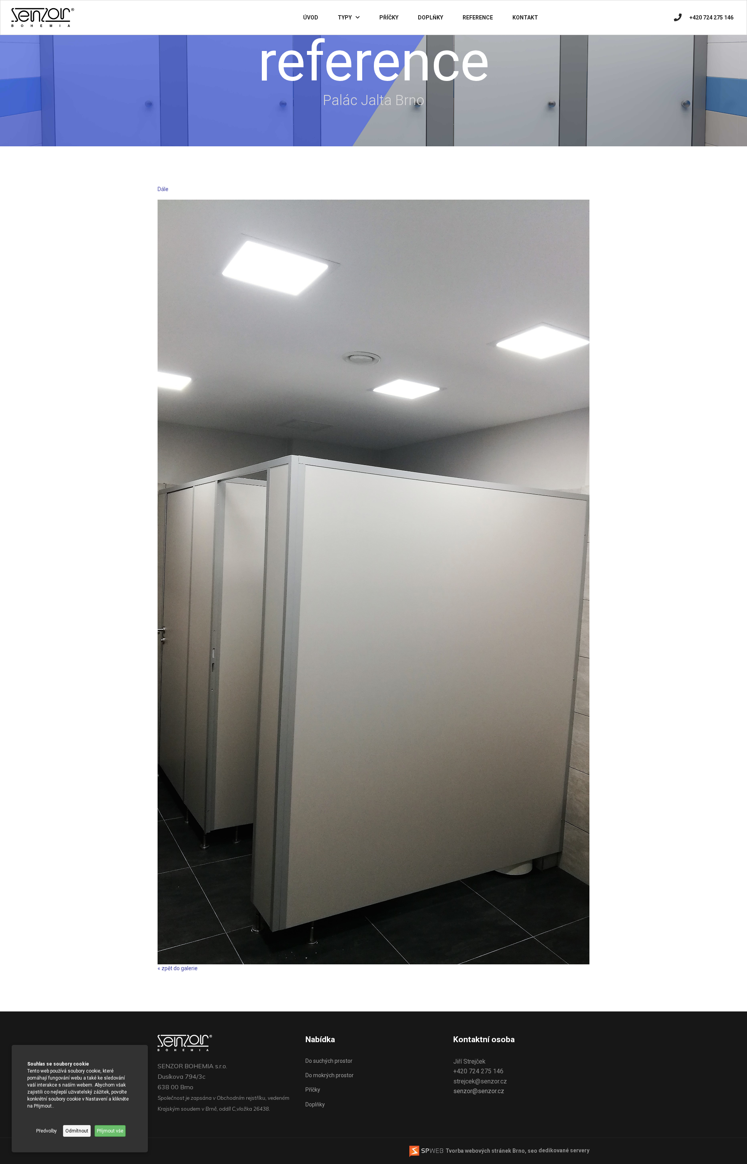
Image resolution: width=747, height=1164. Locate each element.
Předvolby (46, 1131)
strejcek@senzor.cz (480, 1081)
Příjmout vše (110, 1131)
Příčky (388, 17)
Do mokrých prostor (329, 1075)
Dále (163, 189)
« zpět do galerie (178, 968)
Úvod (310, 17)
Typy (345, 17)
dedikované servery (563, 1151)
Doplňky (430, 17)
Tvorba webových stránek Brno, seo (490, 1151)
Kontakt (525, 17)
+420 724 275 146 (711, 17)
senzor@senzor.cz (478, 1091)
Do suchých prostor (328, 1061)
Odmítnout (76, 1131)
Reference (478, 17)
